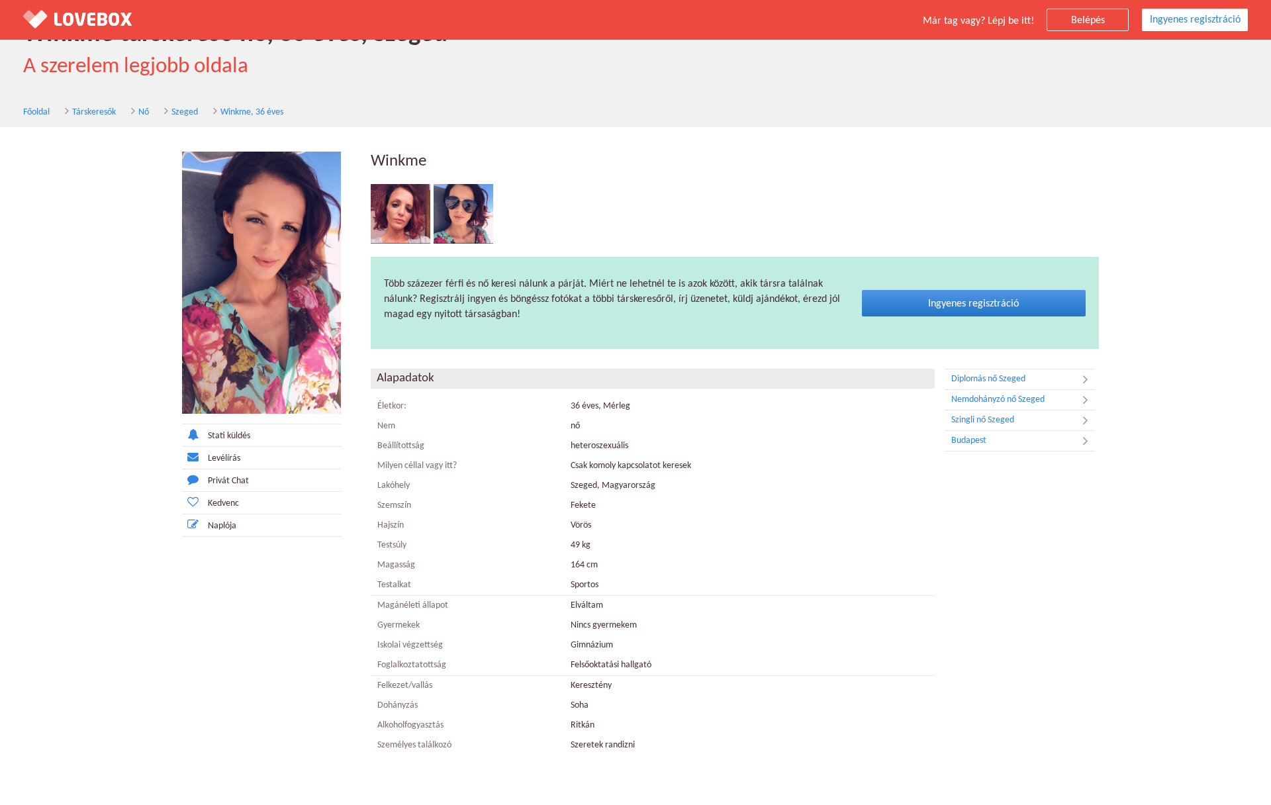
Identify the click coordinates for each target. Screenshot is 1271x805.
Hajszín (390, 525)
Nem (386, 426)
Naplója (222, 526)
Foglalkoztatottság (411, 665)
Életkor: (391, 406)
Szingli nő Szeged (982, 420)
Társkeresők (94, 112)
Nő (143, 112)
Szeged (184, 112)
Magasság (396, 565)
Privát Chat (228, 481)
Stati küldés (229, 436)
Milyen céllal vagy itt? (417, 466)
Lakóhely (393, 486)
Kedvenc (223, 503)
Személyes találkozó (414, 745)
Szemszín (394, 505)
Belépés (1088, 20)
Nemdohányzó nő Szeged (998, 399)
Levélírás (224, 458)
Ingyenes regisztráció (1195, 20)
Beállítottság (400, 446)
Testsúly (391, 545)
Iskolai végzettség (410, 645)
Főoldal (36, 112)
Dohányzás (397, 705)
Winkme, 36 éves (251, 112)
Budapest (968, 441)
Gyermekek (398, 625)
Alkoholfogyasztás (410, 725)
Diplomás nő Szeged (988, 379)
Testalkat (394, 585)
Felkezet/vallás (404, 685)
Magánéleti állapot (412, 605)
